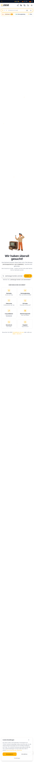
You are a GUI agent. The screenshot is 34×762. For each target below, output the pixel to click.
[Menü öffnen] (31, 5)
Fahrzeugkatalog (21, 14)
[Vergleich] (24, 5)
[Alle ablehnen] (29, 740)
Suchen (27, 276)
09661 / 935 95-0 (17, 334)
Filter (30, 14)
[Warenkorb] (28, 5)
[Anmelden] (17, 5)
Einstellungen (17, 758)
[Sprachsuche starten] (31, 10)
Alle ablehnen (24, 754)
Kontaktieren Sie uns (18, 332)
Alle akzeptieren (9, 754)
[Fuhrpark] (21, 5)
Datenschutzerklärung (11, 750)
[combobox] (17, 10)
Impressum (19, 750)
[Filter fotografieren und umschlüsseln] (27, 10)
